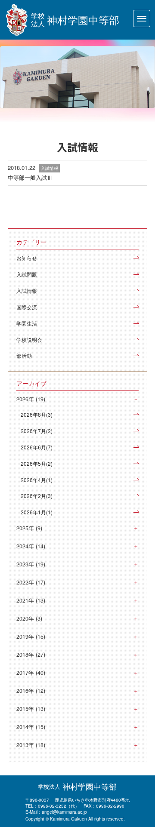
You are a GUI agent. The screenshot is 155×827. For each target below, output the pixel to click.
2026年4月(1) (37, 479)
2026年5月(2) (37, 463)
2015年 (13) (30, 709)
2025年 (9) (29, 528)
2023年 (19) (30, 564)
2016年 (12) (30, 691)
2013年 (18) (30, 745)
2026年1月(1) (37, 512)
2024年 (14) (30, 546)
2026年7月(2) (37, 430)
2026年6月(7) (37, 447)
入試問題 (26, 274)
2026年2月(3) (37, 495)
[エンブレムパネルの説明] (17, 20)
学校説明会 (29, 339)
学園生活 (26, 323)
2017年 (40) (30, 672)
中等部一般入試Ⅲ (30, 177)
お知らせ (26, 257)
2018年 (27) (30, 654)
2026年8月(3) (37, 414)
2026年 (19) (30, 399)
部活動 (24, 355)
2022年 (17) (30, 582)
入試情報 (26, 290)
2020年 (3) (29, 618)
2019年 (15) (30, 636)
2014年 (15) (30, 727)
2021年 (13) (30, 600)
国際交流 (26, 307)
